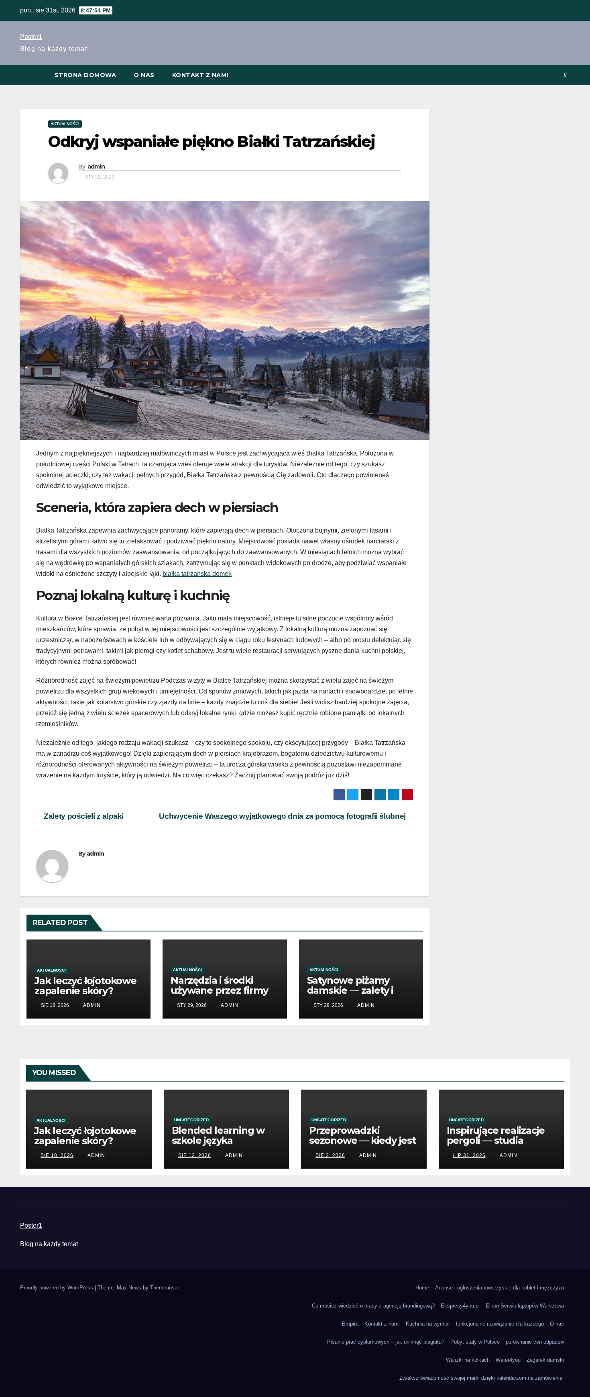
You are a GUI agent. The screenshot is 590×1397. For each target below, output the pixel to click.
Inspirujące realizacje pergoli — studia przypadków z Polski (496, 1140)
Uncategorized (191, 1120)
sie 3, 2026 (330, 1155)
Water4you (508, 1360)
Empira (350, 1324)
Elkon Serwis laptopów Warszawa (525, 1306)
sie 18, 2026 (57, 1155)
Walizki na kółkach (468, 1360)
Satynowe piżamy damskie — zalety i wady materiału (350, 990)
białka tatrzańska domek (197, 573)
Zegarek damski (545, 1360)
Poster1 (31, 36)
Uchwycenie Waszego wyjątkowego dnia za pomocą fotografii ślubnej (283, 816)
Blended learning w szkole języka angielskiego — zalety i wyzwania (225, 1145)
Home (422, 1288)
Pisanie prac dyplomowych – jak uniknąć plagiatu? (385, 1342)
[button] (565, 74)
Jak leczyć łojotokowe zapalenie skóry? (85, 985)
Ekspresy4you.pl (460, 1306)
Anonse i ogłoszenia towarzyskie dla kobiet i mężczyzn (499, 1288)
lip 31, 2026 (469, 1155)
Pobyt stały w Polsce (475, 1342)
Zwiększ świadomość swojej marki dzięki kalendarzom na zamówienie (481, 1378)
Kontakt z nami (200, 75)
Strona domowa (85, 75)
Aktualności (65, 124)
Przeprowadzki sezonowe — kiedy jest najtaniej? (362, 1140)
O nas (144, 75)
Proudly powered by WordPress (57, 1288)
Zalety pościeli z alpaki (83, 816)
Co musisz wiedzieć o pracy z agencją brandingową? (373, 1306)
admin (96, 166)
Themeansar (164, 1288)
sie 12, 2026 (194, 1155)
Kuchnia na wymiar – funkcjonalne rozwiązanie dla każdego (475, 1324)
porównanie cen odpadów (535, 1342)
